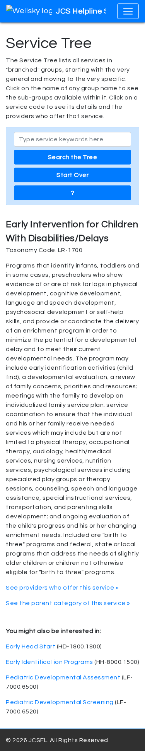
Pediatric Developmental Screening (60, 702)
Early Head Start (30, 646)
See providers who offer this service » (62, 588)
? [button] (73, 193)
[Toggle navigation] (128, 11)
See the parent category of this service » (68, 603)
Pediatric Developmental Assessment (63, 677)
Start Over (72, 175)
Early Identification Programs (49, 662)
